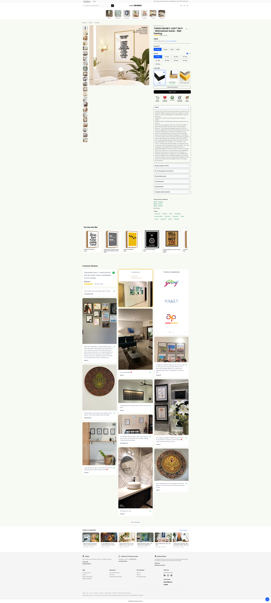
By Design (97, 22)
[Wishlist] (181, 5)
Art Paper (157, 49)
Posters (182, 216)
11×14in (167, 56)
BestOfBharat (87, 1)
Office (170, 213)
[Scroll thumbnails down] (85, 198)
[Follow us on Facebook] (164, 575)
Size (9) (156, 53)
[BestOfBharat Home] (135, 5)
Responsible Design (141, 576)
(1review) (165, 35)
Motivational (175, 216)
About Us (139, 572)
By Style (160, 203)
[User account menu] (184, 5)
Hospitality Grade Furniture (116, 576)
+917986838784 (132, 559)
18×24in (185, 56)
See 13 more (157, 208)
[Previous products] (183, 227)
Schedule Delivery (86, 563)
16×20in (176, 56)
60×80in (158, 64)
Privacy (90, 593)
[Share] (186, 29)
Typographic (178, 213)
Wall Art (90, 22)
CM (189, 53)
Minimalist (176, 219)
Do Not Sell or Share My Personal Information (121, 593)
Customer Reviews (123, 561)
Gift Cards (112, 574)
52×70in (185, 60)
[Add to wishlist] (189, 29)
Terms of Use (85, 593)
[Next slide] (185, 332)
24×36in (158, 60)
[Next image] (146, 55)
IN (187, 53)
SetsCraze (161, 25)
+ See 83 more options (172, 87)
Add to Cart (172, 92)
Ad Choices (101, 593)
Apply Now (157, 563)
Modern (170, 219)
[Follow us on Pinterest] (171, 575)
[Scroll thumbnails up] (85, 25)
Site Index (95, 593)
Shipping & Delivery (87, 578)
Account (84, 574)
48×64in (176, 60)
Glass (171, 49)
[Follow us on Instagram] (168, 575)
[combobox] (96, 5)
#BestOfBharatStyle (168, 572)
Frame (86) (157, 68)
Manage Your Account (160, 565)
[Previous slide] (157, 332)
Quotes (156, 219)
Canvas (165, 49)
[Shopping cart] (187, 5)
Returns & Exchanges (87, 576)
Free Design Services (115, 572)
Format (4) (156, 46)
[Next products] (186, 227)
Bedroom (165, 213)
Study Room (157, 213)
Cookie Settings (108, 593)
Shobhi (94, 1)
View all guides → (184, 530)
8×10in (158, 56)
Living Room (167, 216)
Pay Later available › (172, 41)
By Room (160, 205)
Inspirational (163, 219)
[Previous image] (91, 55)
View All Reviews (135, 522)
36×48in (167, 60)
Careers (138, 574)
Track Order (85, 561)
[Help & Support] (267, 599)
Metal (177, 49)
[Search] (112, 5)
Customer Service (86, 572)
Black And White (158, 216)
